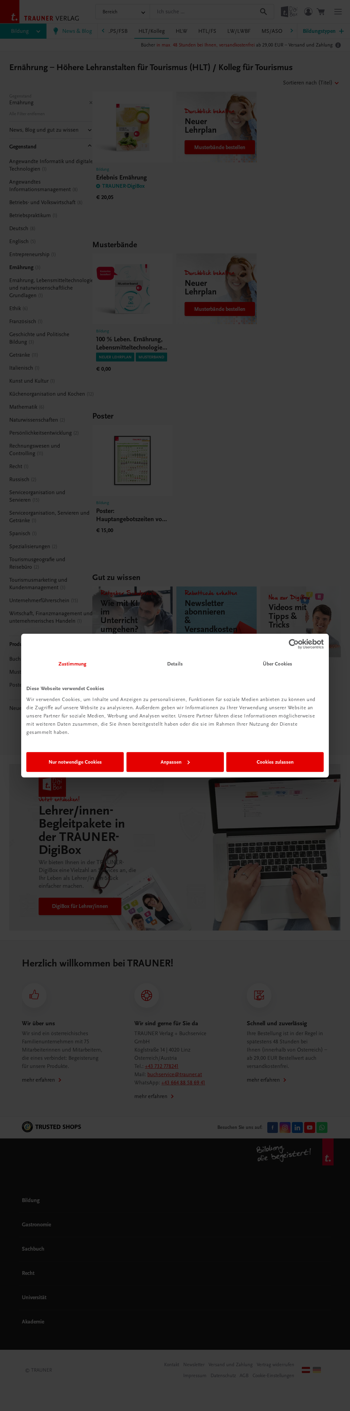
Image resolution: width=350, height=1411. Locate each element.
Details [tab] (175, 664)
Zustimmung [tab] (72, 664)
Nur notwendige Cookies (75, 762)
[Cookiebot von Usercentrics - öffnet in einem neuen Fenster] (294, 644)
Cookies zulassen (275, 762)
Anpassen (171, 762)
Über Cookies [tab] (277, 664)
